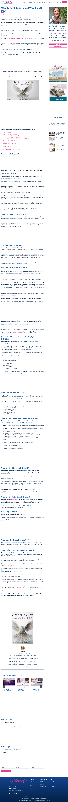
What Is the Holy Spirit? (7, 132)
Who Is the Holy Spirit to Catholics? (12, 135)
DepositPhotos (48, 800)
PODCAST (35, 2)
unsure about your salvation (10, 505)
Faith (2, 12)
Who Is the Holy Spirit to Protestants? (12, 137)
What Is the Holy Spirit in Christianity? (10, 134)
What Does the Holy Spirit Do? (9, 140)
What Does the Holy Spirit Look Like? (10, 148)
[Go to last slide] (4, 686)
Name (3, 767)
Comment (4, 752)
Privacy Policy (33, 798)
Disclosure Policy (27, 798)
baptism (23, 254)
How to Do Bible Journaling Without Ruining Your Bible (22, 690)
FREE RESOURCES (43, 2)
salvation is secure (19, 587)
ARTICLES (30, 2)
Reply (42, 722)
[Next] (41, 686)
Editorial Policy (38, 798)
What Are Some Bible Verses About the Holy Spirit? (13, 141)
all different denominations (18, 332)
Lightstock (42, 800)
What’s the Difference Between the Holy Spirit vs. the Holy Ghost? (16, 138)
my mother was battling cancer (13, 38)
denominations (15, 278)
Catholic (4, 491)
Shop (64, 2)
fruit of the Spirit (13, 499)
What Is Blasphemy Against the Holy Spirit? (11, 149)
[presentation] (9, 681)
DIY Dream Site (34, 800)
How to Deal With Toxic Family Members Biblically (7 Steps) (60, 144)
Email (17, 767)
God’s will (23, 209)
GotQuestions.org (8, 565)
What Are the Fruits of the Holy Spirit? (10, 144)
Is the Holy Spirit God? (7, 146)
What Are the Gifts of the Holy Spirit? (10, 143)
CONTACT (58, 2)
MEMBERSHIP (52, 2)
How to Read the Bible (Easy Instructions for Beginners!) (60, 149)
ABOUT (24, 2)
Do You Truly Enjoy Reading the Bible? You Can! (37, 689)
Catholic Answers (10, 262)
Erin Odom (3, 14)
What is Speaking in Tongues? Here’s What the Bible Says (8, 690)
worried (11, 579)
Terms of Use (23, 798)
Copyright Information (44, 798)
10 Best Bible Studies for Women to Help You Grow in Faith (60, 133)
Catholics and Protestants (8, 216)
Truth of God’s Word (5, 209)
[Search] (64, 120)
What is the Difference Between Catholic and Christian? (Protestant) (61, 139)
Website (32, 767)
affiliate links (24, 800)
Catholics (3, 247)
